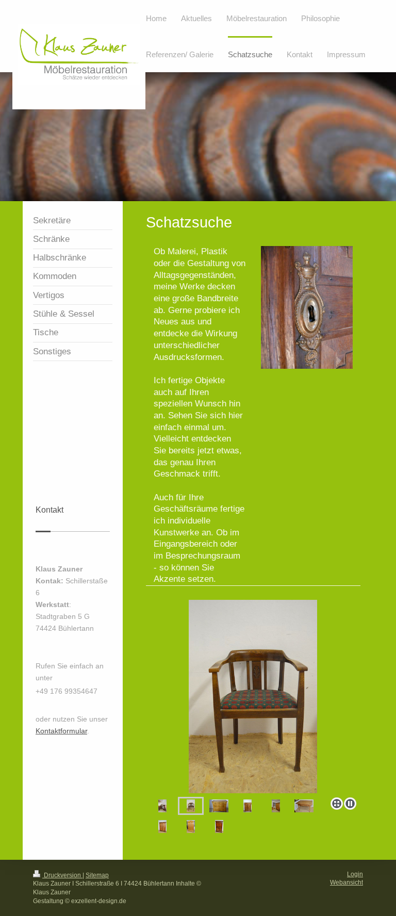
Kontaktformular (61, 731)
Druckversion (62, 875)
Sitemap (97, 875)
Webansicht (346, 882)
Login (355, 874)
